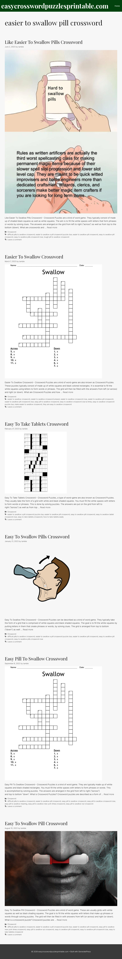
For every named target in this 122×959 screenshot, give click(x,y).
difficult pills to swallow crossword (21, 234)
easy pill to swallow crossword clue (101, 801)
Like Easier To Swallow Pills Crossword (44, 42)
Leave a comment (15, 240)
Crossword (12, 232)
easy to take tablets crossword (30, 517)
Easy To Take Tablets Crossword (37, 424)
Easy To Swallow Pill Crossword (36, 823)
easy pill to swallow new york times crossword (46, 804)
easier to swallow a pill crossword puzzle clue (54, 234)
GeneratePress (84, 951)
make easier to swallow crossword (28, 404)
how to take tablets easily (53, 517)
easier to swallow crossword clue (74, 399)
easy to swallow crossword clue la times (76, 402)
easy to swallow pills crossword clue (28, 237)
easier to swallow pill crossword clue (19, 402)
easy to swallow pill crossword (83, 514)
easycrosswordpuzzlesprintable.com (54, 6)
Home (117, 6)
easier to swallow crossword (19, 399)
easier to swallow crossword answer (45, 399)
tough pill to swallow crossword (56, 237)
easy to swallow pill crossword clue (94, 929)
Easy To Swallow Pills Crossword (37, 536)
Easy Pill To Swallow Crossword (36, 658)
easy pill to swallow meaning (16, 804)
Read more (52, 227)
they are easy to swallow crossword (57, 404)
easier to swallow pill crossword (85, 234)
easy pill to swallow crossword (47, 402)
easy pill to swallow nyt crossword (79, 804)
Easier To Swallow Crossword (34, 257)
